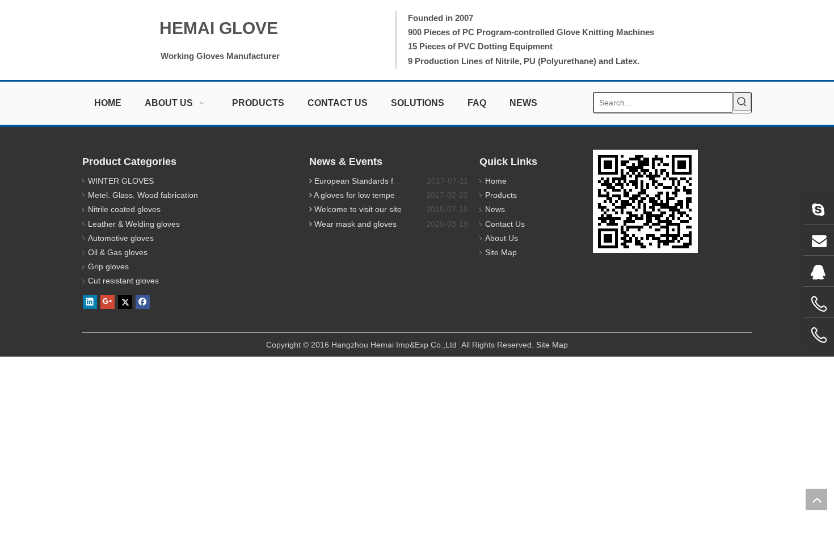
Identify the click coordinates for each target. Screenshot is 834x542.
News (495, 209)
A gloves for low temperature (365, 195)
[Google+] (107, 302)
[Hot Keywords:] (742, 101)
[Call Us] (819, 304)
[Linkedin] (90, 302)
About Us (501, 238)
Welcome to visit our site (358, 209)
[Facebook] (143, 302)
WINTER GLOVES (121, 180)
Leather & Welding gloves (134, 223)
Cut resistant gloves (123, 280)
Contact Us (505, 223)
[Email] (819, 239)
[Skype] (819, 208)
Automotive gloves (121, 238)
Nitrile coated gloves (124, 209)
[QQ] (819, 271)
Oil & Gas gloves (118, 252)
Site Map (501, 252)
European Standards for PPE (366, 180)
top (816, 499)
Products (501, 195)
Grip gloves (108, 266)
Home (496, 180)
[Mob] (819, 335)
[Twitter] (125, 302)
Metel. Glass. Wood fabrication (143, 195)
